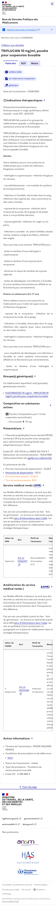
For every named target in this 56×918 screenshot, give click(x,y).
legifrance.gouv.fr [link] (10, 818)
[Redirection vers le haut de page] (44, 100)
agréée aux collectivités (39, 458)
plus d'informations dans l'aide (30, 518)
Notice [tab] (34, 63)
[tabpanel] (28, 424)
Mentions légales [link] (40, 885)
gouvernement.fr (32, 818)
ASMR (45, 587)
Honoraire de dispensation (19, 472)
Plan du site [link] (26, 889)
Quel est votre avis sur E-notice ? (22, 29)
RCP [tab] (23, 63)
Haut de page (29, 786)
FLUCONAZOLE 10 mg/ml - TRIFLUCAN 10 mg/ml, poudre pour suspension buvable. (27, 394)
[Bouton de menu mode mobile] (52, 4)
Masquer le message (51, 30)
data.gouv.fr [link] (28, 824)
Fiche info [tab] (10, 63)
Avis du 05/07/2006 (24, 689)
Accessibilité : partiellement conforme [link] (17, 885)
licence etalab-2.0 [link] (9, 901)
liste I (10, 757)
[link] (28, 21)
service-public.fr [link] (9, 824)
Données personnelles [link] (10, 889)
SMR (37, 485)
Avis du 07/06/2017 (22, 560)
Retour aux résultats (13, 45)
